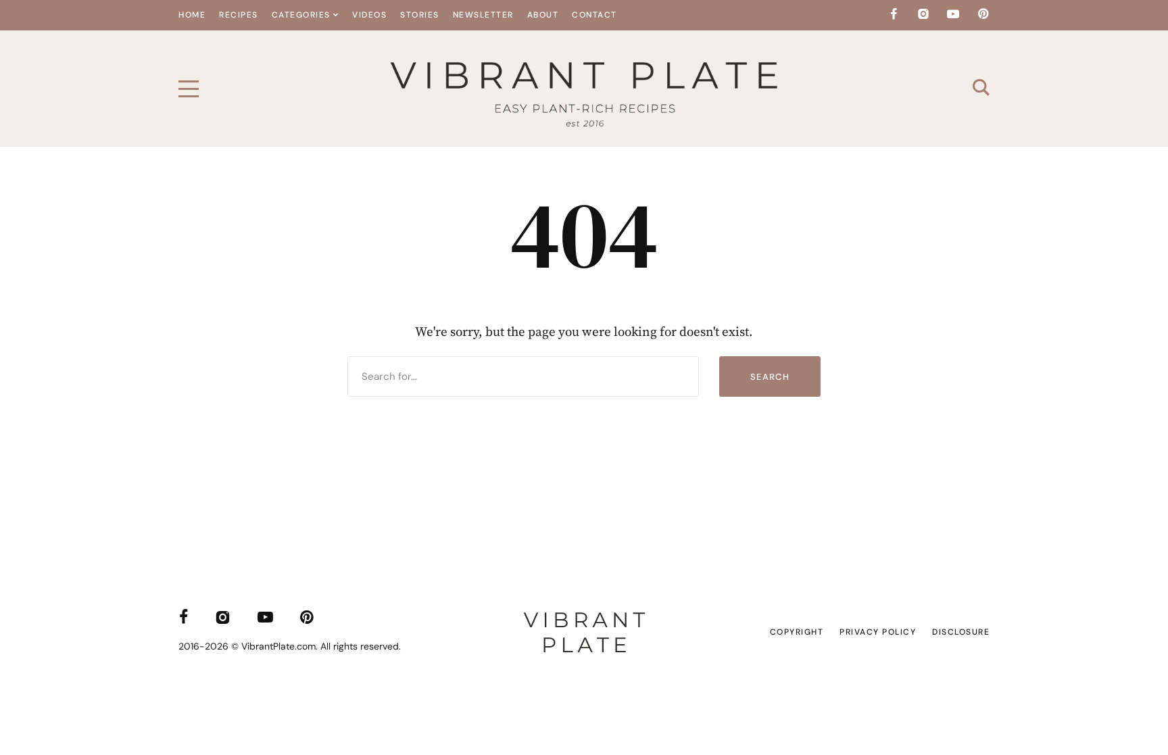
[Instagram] (923, 14)
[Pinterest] (983, 14)
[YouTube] (953, 14)
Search (769, 377)
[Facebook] (893, 14)
